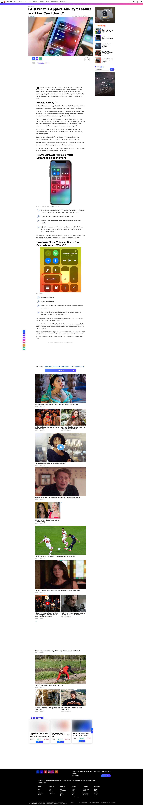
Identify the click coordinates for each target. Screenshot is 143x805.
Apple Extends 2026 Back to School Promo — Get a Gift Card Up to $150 (65, 366)
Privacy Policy (86, 789)
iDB (88, 54)
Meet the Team (67, 780)
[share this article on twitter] (37, 58)
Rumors (42, 1)
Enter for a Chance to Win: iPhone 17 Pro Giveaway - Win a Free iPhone (71, 4)
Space (95, 795)
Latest (95, 788)
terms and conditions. (33, 803)
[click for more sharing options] (40, 58)
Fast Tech (40, 794)
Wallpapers (63, 1)
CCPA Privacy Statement (82, 802)
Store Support (92, 780)
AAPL (73, 794)
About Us (84, 788)
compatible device (63, 305)
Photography (96, 793)
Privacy (73, 790)
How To (35, 1)
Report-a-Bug (42, 782)
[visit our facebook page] (37, 771)
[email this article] (24, 338)
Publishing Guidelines (105, 802)
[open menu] (2, 1)
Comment (66, 370)
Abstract (95, 789)
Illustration (96, 791)
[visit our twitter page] (41, 771)
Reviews (73, 789)
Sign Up (112, 69)
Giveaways (54, 1)
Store (47, 1)
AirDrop (62, 788)
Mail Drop (62, 797)
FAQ (29, 6)
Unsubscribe (49, 780)
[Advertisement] (60, 75)
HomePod (76, 139)
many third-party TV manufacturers (68, 119)
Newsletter (76, 780)
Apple (95, 790)
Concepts (74, 795)
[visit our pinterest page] (45, 771)
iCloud (61, 791)
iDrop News (38, 802)
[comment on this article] (24, 345)
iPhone (39, 788)
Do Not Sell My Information (94, 802)
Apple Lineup (22, 1)
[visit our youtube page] (52, 771)
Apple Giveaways (75, 797)
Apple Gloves (74, 788)
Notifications (57, 780)
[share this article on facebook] (33, 58)
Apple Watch (40, 793)
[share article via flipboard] (24, 341)
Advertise (85, 791)
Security (73, 791)
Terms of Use (85, 794)
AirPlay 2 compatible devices (70, 237)
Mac (39, 790)
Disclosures (113, 802)
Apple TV (40, 791)
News (29, 1)
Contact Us (41, 780)
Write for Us (83, 780)
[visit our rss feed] (56, 771)
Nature (95, 794)
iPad (39, 789)
